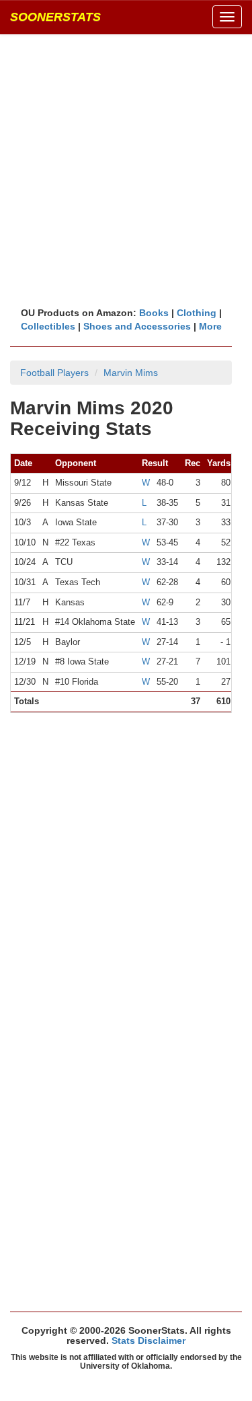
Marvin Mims (130, 372)
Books (154, 312)
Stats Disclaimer (148, 1340)
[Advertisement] (126, 170)
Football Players (54, 372)
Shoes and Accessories (137, 326)
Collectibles (48, 326)
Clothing (196, 312)
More (210, 326)
